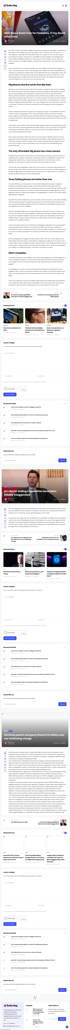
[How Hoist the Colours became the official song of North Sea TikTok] (13, 843)
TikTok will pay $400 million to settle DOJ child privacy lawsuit (29, 415)
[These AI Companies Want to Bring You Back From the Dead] (57, 559)
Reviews (11, 29)
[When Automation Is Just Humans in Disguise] (35, 559)
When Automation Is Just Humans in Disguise (34, 573)
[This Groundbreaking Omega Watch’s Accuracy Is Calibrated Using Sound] (35, 843)
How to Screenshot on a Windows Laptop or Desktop (55, 330)
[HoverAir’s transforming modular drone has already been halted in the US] (6, 433)
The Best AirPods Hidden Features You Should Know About (34, 330)
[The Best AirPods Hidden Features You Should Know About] (35, 315)
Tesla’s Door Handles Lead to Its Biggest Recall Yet (26, 407)
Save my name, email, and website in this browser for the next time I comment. (26, 382)
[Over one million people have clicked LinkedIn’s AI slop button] (6, 441)
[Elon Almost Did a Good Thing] (13, 559)
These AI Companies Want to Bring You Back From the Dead (56, 574)
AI (9, 487)
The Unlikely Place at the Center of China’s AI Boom (26, 422)
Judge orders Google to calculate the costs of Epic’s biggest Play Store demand (56, 858)
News (10, 731)
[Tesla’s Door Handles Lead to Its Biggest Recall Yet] (6, 409)
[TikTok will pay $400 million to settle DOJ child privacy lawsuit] (6, 417)
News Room (11, 40)
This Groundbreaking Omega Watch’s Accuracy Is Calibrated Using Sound (34, 857)
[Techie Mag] (10, 5)
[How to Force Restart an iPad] (13, 315)
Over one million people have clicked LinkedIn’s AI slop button (29, 438)
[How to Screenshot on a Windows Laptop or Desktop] (57, 315)
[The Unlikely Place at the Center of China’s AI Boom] (6, 425)
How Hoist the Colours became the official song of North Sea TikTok (13, 857)
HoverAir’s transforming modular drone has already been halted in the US (33, 430)
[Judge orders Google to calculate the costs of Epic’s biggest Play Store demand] (57, 843)
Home (5, 29)
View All (65, 403)
